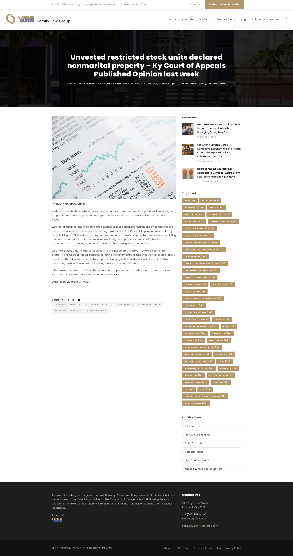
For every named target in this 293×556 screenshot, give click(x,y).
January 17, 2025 (209, 181)
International (195, 333)
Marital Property (169, 83)
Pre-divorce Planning (197, 434)
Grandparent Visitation (201, 326)
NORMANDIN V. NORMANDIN (68, 204)
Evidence (222, 319)
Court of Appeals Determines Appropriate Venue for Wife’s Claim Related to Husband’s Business (218, 172)
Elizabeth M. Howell (127, 83)
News (224, 361)
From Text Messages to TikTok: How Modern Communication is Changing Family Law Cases (218, 128)
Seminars (220, 382)
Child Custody (193, 443)
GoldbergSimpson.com (265, 19)
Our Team (205, 19)
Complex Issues (194, 451)
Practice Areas (226, 19)
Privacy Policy (233, 548)
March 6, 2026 (208, 137)
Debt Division (222, 284)
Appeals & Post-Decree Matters (203, 469)
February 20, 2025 (210, 161)
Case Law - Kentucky (100, 83)
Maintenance (149, 83)
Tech (205, 389)
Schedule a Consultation (224, 4)
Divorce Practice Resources (203, 298)
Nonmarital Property (193, 83)
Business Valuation (223, 221)
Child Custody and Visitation (204, 249)
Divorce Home (195, 291)
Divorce (189, 426)
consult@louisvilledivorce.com (99, 4)
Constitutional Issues (200, 277)
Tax (189, 389)
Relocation (194, 375)
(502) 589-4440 (64, 4)
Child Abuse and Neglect (201, 242)
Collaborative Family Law (201, 270)
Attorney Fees (219, 214)
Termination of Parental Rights (205, 396)
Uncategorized (217, 83)
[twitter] (199, 4)
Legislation (194, 340)
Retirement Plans (221, 375)
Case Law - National (198, 235)
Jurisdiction (222, 333)
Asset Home (193, 214)
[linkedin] (194, 4)
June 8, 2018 (74, 83)
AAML (190, 200)
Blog (243, 19)
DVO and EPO (194, 305)
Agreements (194, 207)
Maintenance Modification (202, 347)
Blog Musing (194, 221)
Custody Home (195, 284)
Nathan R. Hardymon (198, 361)
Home (173, 19)
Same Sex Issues (196, 382)
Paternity (228, 368)
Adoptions (210, 200)
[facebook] (190, 4)
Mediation (224, 354)
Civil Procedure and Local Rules (205, 263)
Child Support (195, 256)
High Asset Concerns (197, 460)
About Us (187, 19)
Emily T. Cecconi (196, 319)
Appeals (216, 207)
